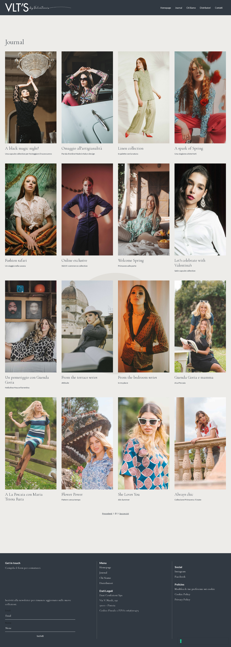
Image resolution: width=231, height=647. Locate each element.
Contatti (219, 7)
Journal (178, 7)
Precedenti (107, 513)
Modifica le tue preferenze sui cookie (195, 589)
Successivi (124, 513)
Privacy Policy (182, 599)
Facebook (180, 576)
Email (8, 610)
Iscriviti (40, 636)
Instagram (180, 571)
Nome (8, 622)
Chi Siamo (191, 7)
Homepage (165, 7)
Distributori (205, 7)
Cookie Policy (182, 594)
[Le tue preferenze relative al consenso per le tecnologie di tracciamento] (203, 641)
